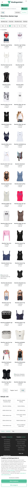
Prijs (19, 26)
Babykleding (7, 447)
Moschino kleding (7, 406)
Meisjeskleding (7, 443)
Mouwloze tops (18, 21)
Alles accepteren (14, 481)
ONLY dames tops (21, 410)
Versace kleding (21, 449)
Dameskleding (7, 439)
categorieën (9, 437)
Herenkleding (7, 441)
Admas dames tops (7, 420)
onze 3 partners (10, 470)
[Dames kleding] (3, 12)
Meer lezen (3, 18)
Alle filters (24, 12)
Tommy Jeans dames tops (21, 415)
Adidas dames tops (7, 410)
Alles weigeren (14, 485)
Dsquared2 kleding (21, 441)
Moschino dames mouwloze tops (7, 401)
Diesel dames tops (7, 425)
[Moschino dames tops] (22, 390)
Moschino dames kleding (21, 401)
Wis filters (18, 12)
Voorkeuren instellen (14, 477)
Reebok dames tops (21, 420)
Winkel (24, 26)
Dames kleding (21, 406)
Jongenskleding (7, 445)
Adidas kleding (21, 447)
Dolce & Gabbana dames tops (21, 425)
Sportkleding (7, 449)
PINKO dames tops (7, 415)
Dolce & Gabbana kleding (21, 439)
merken (23, 437)
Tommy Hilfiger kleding (21, 445)
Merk (8, 26)
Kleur (15, 26)
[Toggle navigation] (2, 2)
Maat (3, 26)
